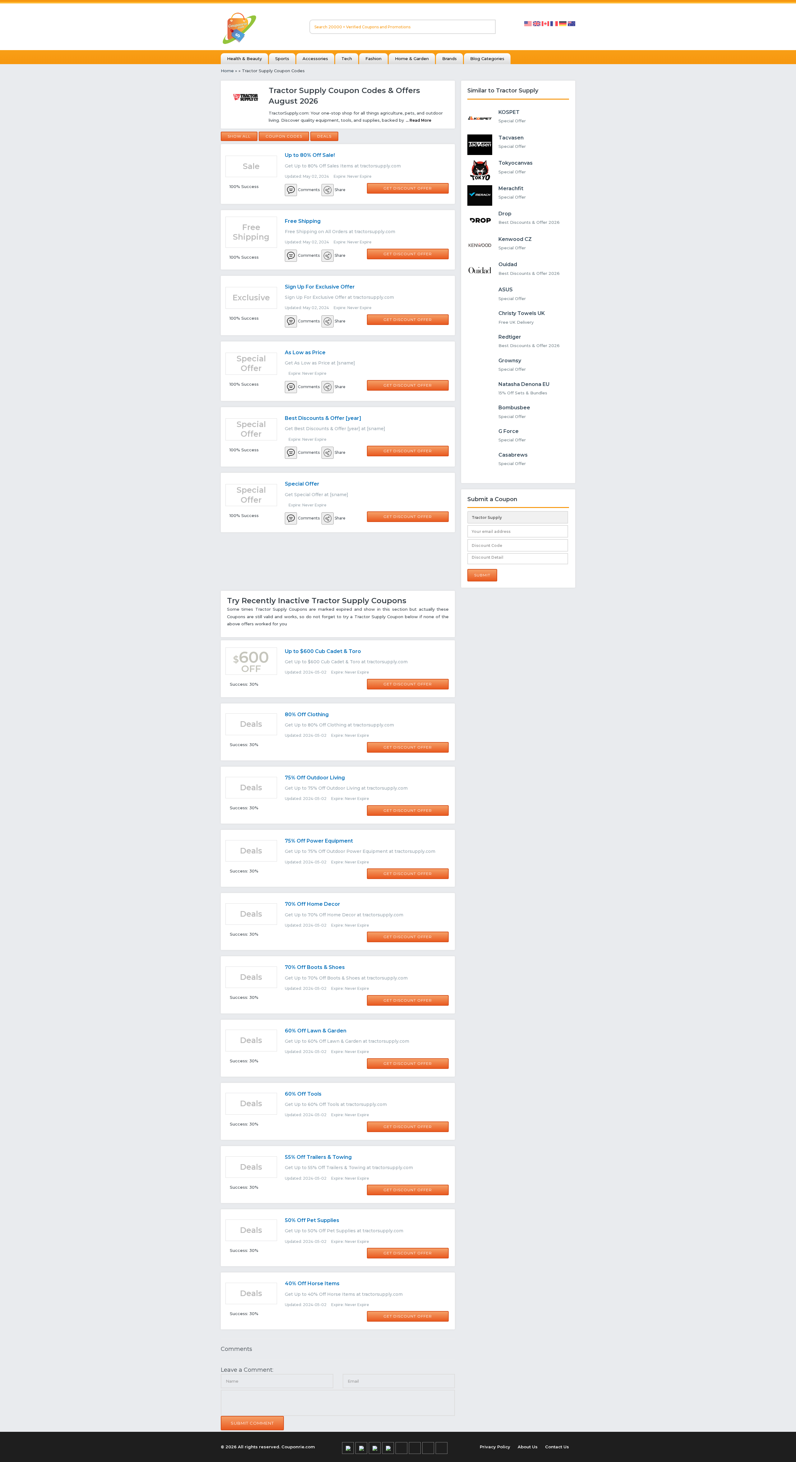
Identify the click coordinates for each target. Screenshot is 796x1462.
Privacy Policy (495, 1446)
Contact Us (557, 1446)
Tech (346, 58)
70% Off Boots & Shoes (315, 967)
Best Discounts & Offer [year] (323, 418)
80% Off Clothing (307, 714)
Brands (449, 58)
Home (227, 70)
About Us (528, 1446)
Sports (282, 58)
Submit (482, 575)
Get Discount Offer (407, 188)
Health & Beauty (244, 58)
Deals (324, 136)
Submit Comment (252, 1423)
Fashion (373, 58)
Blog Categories (487, 58)
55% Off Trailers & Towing (318, 1157)
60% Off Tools (303, 1094)
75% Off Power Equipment (319, 841)
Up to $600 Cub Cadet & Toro (323, 651)
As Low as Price (305, 352)
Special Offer (302, 484)
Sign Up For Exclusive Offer (320, 287)
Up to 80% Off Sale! (310, 155)
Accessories (315, 58)
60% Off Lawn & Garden (315, 1031)
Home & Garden (412, 58)
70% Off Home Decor (312, 904)
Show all (239, 136)
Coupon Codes (284, 136)
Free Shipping (303, 221)
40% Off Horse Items (312, 1283)
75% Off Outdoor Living (315, 778)
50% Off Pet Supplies (312, 1220)
